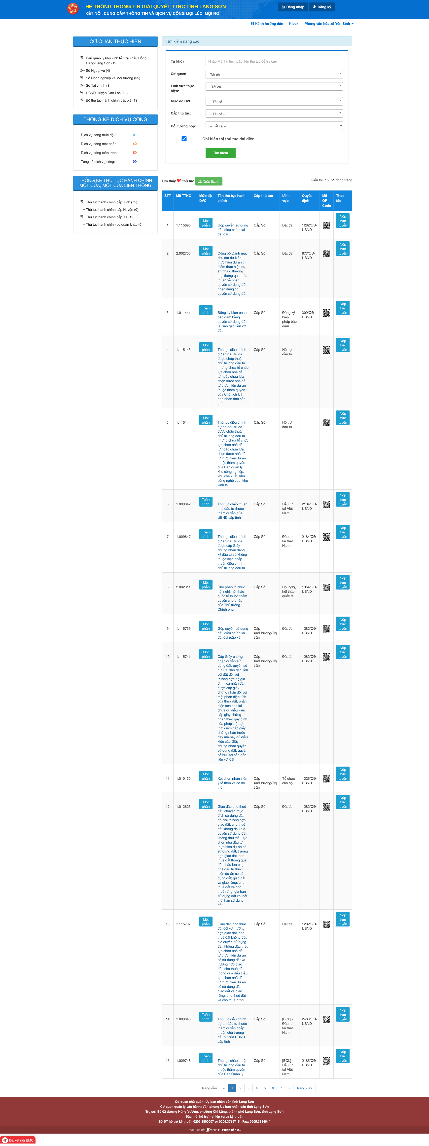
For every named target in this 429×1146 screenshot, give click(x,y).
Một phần (206, 222)
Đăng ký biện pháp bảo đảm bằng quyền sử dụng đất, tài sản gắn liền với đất (233, 321)
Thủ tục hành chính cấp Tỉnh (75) (111, 201)
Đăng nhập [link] (295, 6)
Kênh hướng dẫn (268, 23)
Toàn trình (206, 310)
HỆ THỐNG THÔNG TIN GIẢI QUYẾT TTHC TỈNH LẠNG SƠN (155, 6)
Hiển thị (316, 179)
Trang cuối (304, 1087)
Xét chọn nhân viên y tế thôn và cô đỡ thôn (232, 783)
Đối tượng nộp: (183, 126)
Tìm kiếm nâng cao (182, 41)
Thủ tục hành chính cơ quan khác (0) (114, 224)
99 (135, 161)
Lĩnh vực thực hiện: (182, 88)
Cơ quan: (178, 73)
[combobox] (274, 74)
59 (135, 152)
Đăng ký (324, 6)
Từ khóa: (178, 61)
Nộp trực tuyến (343, 220)
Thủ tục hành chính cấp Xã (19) (110, 216)
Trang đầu (209, 1087)
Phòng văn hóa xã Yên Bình (328, 23)
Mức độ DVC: (182, 101)
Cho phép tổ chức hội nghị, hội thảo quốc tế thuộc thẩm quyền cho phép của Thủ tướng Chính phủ (232, 598)
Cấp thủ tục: (181, 113)
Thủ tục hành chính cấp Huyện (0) (112, 209)
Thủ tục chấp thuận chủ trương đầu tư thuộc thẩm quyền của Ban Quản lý (233, 1067)
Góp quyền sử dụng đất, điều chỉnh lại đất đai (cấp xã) (233, 633)
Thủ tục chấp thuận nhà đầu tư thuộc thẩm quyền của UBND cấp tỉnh (233, 510)
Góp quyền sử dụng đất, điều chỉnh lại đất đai (233, 229)
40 (135, 143)
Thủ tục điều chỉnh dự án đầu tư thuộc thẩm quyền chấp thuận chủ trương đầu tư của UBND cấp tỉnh (232, 1030)
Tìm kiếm (220, 152)
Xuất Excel (210, 181)
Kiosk (294, 23)
